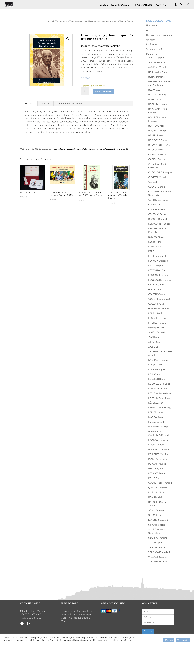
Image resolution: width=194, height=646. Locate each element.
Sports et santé (121, 149)
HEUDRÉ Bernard (157, 318)
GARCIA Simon (156, 284)
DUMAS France (156, 246)
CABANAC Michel (157, 154)
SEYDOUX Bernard (158, 520)
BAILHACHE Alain (157, 72)
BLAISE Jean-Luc (157, 94)
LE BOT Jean (154, 374)
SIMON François (156, 524)
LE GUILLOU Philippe (159, 383)
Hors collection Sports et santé (66, 149)
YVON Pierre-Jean (157, 561)
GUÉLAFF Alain (156, 303)
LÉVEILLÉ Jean (155, 402)
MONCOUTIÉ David (158, 440)
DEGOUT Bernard (157, 219)
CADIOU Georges (157, 159)
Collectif (152, 182)
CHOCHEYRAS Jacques (160, 172)
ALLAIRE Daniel (156, 62)
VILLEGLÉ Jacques (157, 557)
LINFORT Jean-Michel (159, 407)
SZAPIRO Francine (157, 537)
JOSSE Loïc (153, 346)
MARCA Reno (155, 417)
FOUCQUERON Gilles (159, 280)
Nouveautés (152, 25)
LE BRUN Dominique (159, 398)
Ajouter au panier (103, 91)
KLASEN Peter (155, 364)
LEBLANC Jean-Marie (159, 393)
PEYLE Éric (153, 478)
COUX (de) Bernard (158, 214)
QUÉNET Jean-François (160, 482)
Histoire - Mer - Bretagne (159, 35)
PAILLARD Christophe (159, 449)
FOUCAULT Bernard (158, 275)
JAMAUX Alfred (156, 332)
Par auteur (61, 21)
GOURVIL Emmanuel (159, 299)
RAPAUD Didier (156, 492)
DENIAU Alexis (156, 237)
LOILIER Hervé (155, 412)
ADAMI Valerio (156, 57)
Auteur (45, 103)
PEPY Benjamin (156, 468)
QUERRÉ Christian (157, 487)
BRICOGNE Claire (157, 140)
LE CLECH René (156, 379)
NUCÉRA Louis (156, 444)
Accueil (50, 21)
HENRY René (155, 313)
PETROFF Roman (157, 473)
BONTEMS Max (156, 125)
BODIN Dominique (157, 104)
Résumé (29, 103)
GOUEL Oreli (155, 289)
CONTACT (162, 5)
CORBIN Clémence (158, 200)
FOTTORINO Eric (156, 270)
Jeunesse (151, 39)
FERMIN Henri (155, 265)
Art (148, 30)
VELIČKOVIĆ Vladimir (159, 552)
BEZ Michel (154, 89)
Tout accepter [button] (183, 640)
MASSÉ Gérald (156, 422)
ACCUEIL (103, 5)
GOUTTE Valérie (156, 294)
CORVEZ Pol (154, 204)
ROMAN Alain (155, 497)
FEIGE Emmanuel (157, 256)
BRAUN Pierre (155, 135)
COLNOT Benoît (156, 186)
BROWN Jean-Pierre (159, 144)
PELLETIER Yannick (158, 454)
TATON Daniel (155, 542)
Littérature (151, 44)
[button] (67, 38)
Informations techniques (70, 103)
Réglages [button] (169, 640)
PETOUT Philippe (157, 463)
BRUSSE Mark (155, 149)
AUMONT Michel (157, 67)
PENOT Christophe (158, 459)
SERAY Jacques (74, 21)
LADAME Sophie (157, 369)
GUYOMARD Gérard (158, 308)
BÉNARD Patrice (157, 76)
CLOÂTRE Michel (157, 177)
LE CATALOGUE (120, 5)
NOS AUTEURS (144, 5)
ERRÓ (151, 251)
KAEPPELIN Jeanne (158, 360)
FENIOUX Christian (158, 260)
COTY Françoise (156, 209)
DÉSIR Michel (155, 241)
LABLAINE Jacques (90, 149)
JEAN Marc (153, 337)
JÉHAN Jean (154, 342)
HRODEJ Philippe (157, 322)
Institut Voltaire (156, 327)
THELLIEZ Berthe (157, 547)
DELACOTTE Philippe (159, 223)
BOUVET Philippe (157, 130)
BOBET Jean (154, 99)
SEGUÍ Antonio (156, 510)
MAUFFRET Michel (158, 426)
